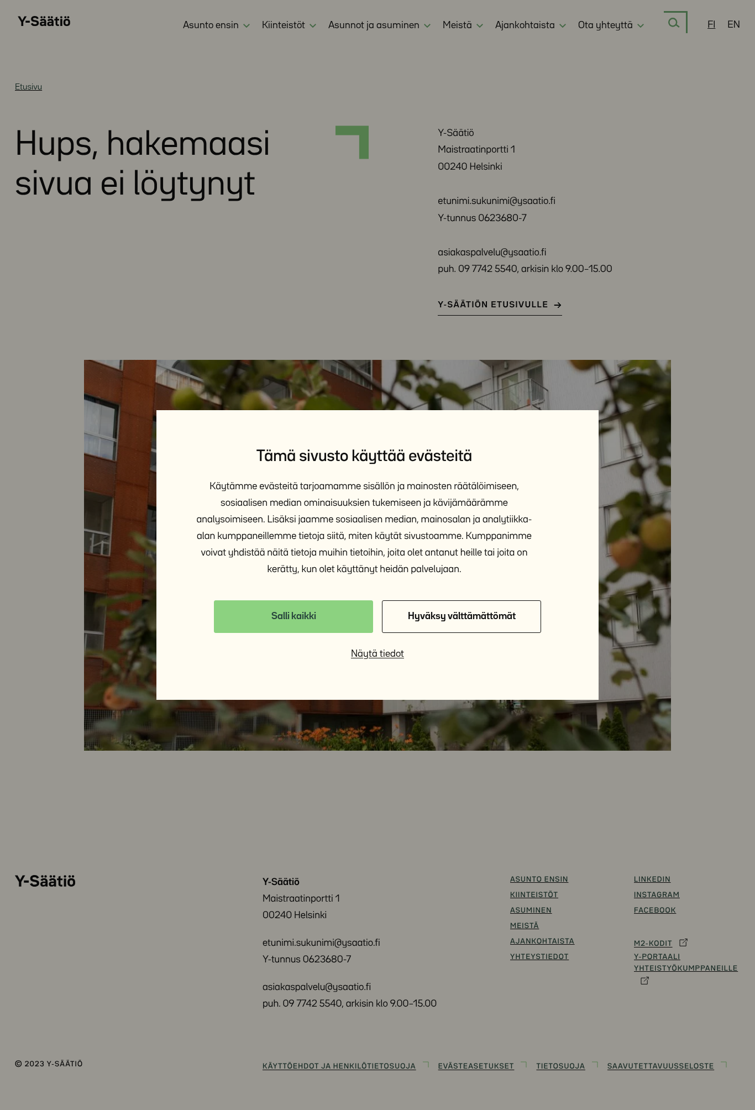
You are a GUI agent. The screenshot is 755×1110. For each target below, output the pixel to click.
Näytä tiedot (377, 654)
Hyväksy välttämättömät (462, 616)
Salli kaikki (293, 616)
